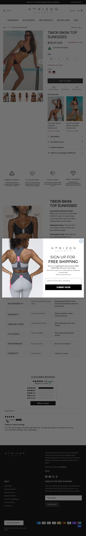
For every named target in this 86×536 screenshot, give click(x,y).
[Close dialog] (81, 241)
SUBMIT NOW (63, 287)
